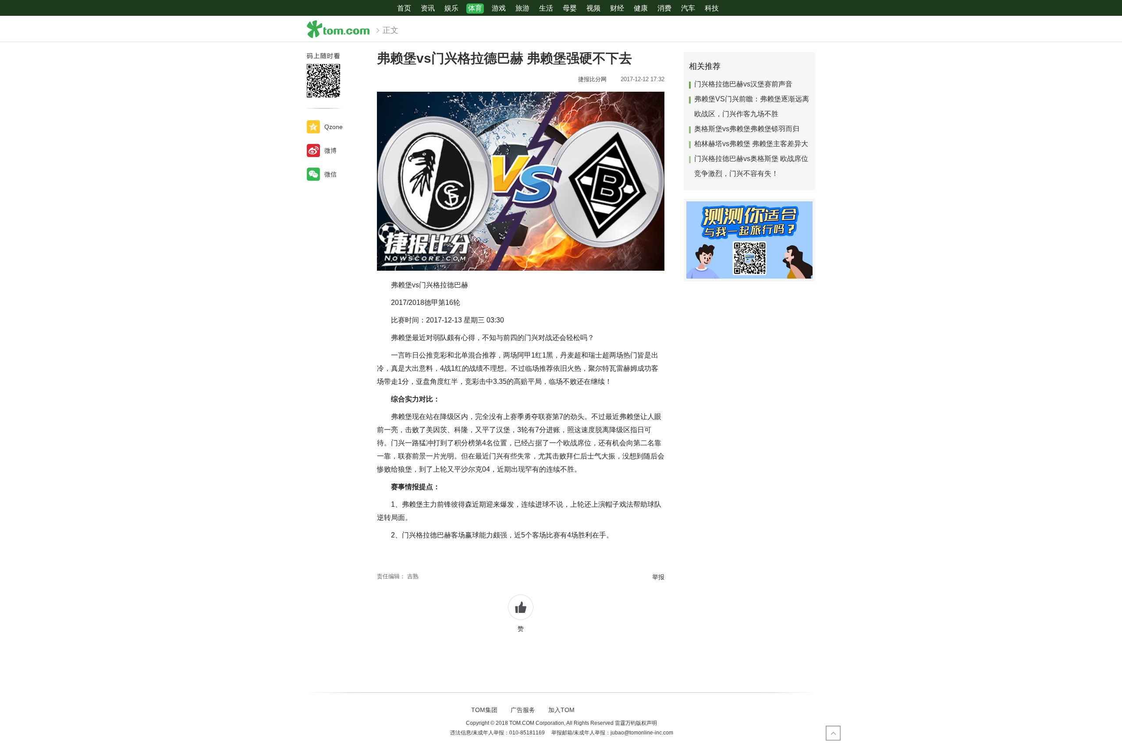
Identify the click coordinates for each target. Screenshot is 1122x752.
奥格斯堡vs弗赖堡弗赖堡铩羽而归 (746, 128)
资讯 (428, 8)
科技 (712, 8)
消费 (664, 8)
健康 (641, 8)
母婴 (570, 8)
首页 (404, 8)
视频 (593, 8)
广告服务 (523, 709)
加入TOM (561, 709)
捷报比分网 (595, 79)
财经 (617, 8)
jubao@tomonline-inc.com (642, 733)
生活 (546, 8)
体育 (475, 8)
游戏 (499, 8)
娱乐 (451, 8)
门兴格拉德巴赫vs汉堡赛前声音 (743, 84)
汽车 (688, 8)
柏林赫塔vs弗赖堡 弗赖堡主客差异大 (751, 143)
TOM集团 (484, 709)
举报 (658, 576)
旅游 (522, 8)
